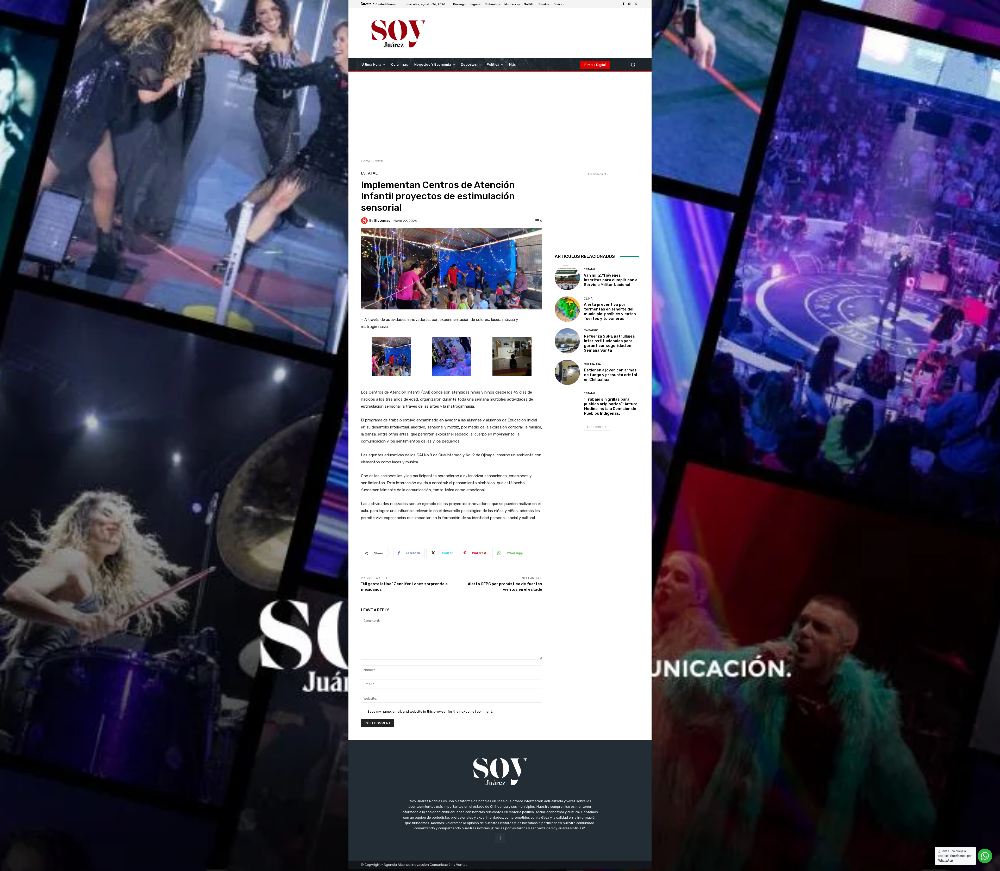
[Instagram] (630, 4)
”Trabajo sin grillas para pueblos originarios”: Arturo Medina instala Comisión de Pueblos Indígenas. (611, 406)
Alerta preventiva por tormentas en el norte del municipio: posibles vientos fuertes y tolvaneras (610, 311)
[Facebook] (623, 4)
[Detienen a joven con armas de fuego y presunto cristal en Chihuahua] (567, 372)
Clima (588, 298)
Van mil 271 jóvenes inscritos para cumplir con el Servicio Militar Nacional (611, 280)
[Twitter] (636, 4)
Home (365, 161)
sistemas (382, 220)
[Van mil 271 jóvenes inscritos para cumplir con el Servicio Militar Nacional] (567, 277)
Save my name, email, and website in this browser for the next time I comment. (430, 711)
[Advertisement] (500, 113)
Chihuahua (592, 364)
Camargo (591, 330)
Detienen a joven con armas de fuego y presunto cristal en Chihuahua (610, 375)
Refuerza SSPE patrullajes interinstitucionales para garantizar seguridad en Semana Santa (609, 343)
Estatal (378, 161)
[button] (633, 65)
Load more (595, 427)
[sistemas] (365, 220)
